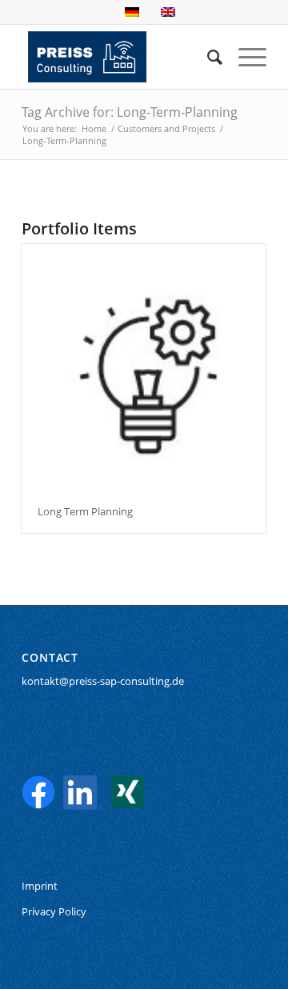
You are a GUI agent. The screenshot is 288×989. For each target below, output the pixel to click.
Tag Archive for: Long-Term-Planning (130, 112)
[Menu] (244, 57)
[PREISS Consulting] (120, 57)
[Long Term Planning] (144, 367)
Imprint (40, 886)
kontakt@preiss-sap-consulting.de (103, 681)
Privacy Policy (54, 911)
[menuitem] (206, 57)
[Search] (206, 57)
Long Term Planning (85, 511)
